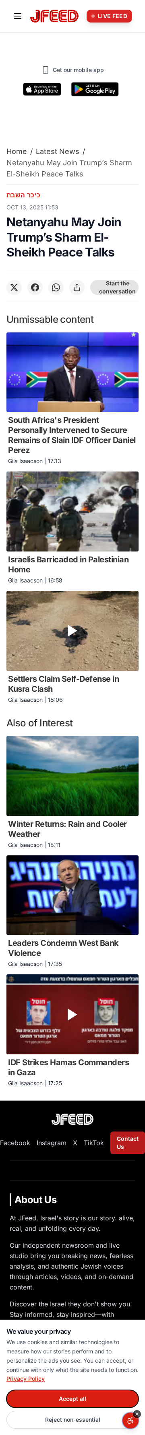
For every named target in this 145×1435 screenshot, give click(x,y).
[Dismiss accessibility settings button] (137, 1414)
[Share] (77, 287)
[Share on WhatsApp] (56, 287)
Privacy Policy (25, 1378)
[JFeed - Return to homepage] (72, 1119)
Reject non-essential (72, 1419)
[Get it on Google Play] (95, 89)
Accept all (72, 1398)
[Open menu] (17, 16)
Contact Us (128, 1142)
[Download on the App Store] (42, 89)
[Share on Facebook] (35, 287)
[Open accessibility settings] (130, 1420)
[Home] (54, 16)
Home (16, 151)
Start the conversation (117, 287)
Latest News (57, 151)
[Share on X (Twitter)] (14, 287)
